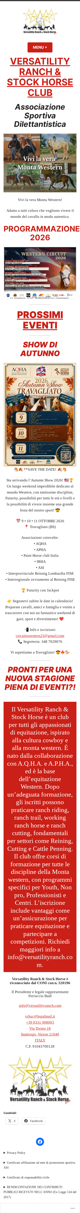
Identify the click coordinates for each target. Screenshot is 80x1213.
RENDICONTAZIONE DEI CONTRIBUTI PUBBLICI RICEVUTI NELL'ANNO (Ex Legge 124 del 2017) (40, 1192)
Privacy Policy (16, 1153)
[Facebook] (40, 1142)
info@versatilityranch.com (40, 1005)
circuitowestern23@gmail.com (40, 636)
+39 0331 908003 (40, 1022)
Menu (42, 47)
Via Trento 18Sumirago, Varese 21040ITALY (40, 1034)
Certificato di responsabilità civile (28, 1177)
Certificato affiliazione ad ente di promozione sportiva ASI (39, 1165)
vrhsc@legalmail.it (40, 1016)
